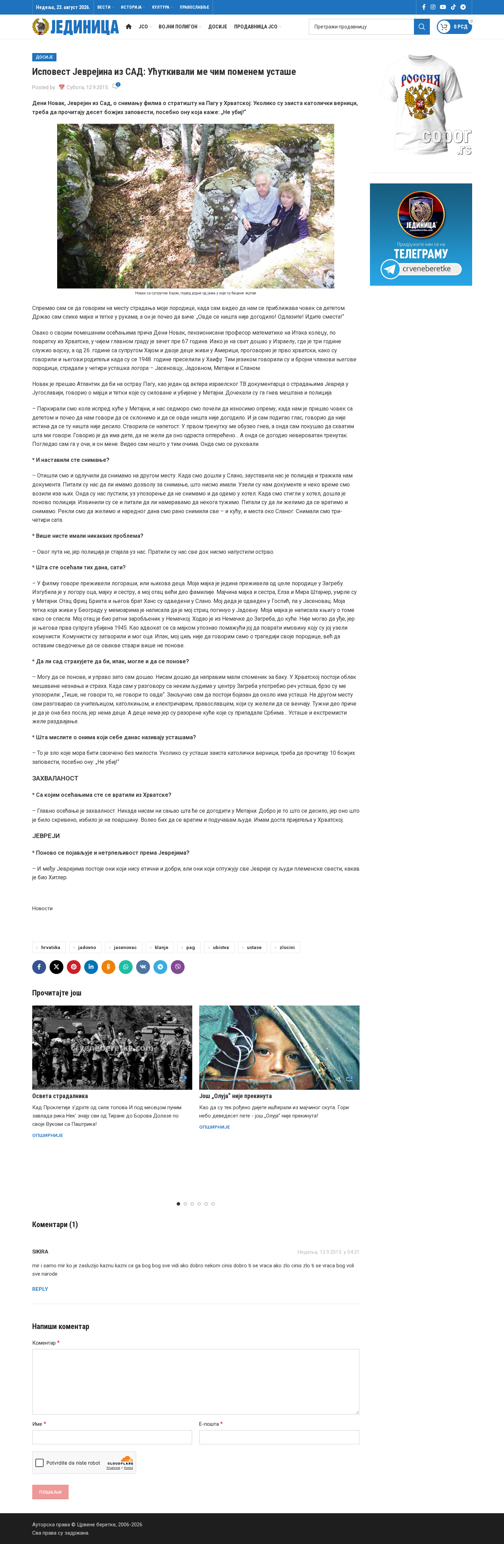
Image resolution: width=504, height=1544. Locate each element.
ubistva (221, 947)
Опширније (47, 1135)
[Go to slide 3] (192, 1204)
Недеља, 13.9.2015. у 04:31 (329, 1252)
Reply (40, 1289)
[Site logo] (75, 26)
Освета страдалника (60, 1095)
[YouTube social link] (443, 7)
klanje (161, 947)
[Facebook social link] (424, 7)
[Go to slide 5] (206, 1204)
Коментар (46, 1342)
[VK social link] (143, 967)
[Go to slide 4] (199, 1204)
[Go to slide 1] (178, 1204)
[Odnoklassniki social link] (108, 967)
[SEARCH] (422, 27)
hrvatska (50, 947)
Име (39, 1424)
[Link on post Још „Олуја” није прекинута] (279, 1048)
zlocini (287, 947)
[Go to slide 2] (185, 1204)
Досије (44, 57)
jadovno (87, 947)
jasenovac (125, 947)
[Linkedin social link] (91, 967)
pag (190, 947)
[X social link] (56, 967)
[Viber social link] (178, 967)
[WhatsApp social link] (126, 967)
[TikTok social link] (453, 7)
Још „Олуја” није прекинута (235, 1095)
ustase (254, 947)
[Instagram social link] (432, 7)
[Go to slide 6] (213, 1204)
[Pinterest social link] (74, 967)
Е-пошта (211, 1424)
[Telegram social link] (463, 7)
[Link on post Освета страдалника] (112, 1048)
